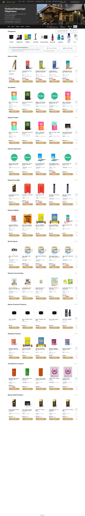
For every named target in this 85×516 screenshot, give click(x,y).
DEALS (23, 1)
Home (20, 1)
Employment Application (57, 1)
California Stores (39, 1)
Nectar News (48, 1)
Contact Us (62, 2)
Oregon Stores (30, 1)
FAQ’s (65, 1)
